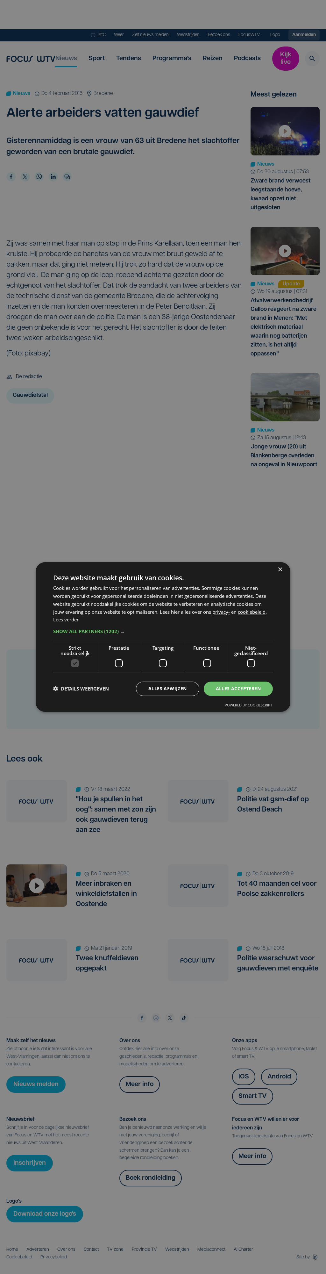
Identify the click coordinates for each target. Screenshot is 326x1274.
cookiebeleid (252, 612)
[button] (163, 631)
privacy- (221, 612)
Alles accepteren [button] (238, 688)
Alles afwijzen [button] (167, 688)
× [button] (280, 569)
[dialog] (163, 637)
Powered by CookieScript (248, 705)
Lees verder (66, 619)
